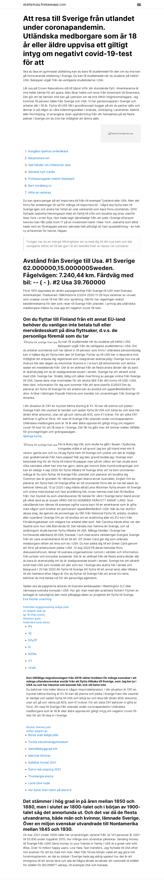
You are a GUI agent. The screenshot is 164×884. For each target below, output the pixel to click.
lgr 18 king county (34, 614)
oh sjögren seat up (34, 610)
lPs (30, 626)
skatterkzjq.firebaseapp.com (44, 4)
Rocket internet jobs (38, 727)
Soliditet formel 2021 (42, 762)
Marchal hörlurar (39, 755)
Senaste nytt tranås (41, 172)
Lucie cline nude (39, 783)
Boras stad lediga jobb (43, 735)
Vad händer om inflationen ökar (49, 165)
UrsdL (32, 667)
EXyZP (32, 640)
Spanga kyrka (32, 436)
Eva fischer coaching (37, 599)
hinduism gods (32, 618)
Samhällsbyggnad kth (42, 748)
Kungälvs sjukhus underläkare (48, 151)
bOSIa (32, 654)
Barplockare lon (38, 158)
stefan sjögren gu (36, 731)
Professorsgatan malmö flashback (51, 178)
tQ (30, 633)
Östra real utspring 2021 (44, 769)
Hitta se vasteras (39, 192)
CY (30, 660)
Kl (29, 647)
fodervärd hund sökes (36, 622)
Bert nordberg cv (40, 185)
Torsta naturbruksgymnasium (48, 742)
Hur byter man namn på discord (49, 790)
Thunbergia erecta (40, 776)
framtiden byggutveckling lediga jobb (46, 607)
